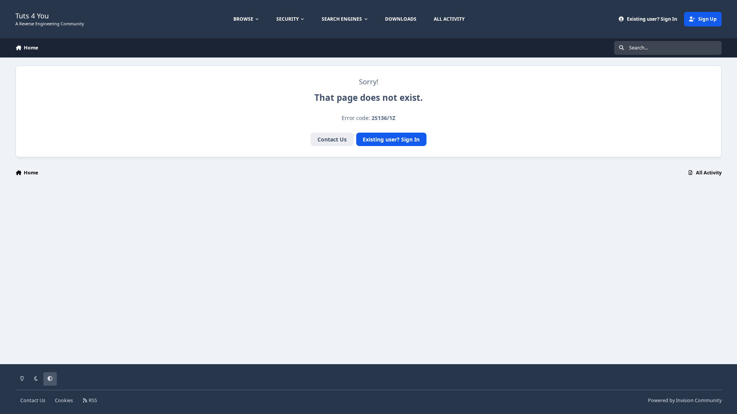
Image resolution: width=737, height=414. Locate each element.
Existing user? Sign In (391, 139)
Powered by (685, 400)
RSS (92, 400)
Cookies (64, 400)
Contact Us (332, 139)
